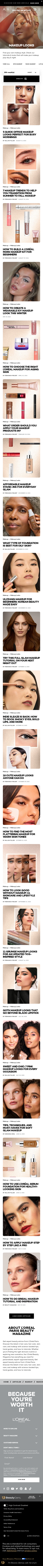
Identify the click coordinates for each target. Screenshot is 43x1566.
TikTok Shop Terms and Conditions (14, 1509)
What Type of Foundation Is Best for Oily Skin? (20, 544)
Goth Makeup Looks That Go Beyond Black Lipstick (21, 1011)
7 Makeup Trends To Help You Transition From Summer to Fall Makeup (19, 193)
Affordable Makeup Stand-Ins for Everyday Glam (19, 487)
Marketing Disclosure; (25, 1471)
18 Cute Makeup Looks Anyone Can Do (18, 776)
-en (8, 1536)
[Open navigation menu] (39, 9)
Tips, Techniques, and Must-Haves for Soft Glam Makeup (17, 1127)
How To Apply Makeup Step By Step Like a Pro (21, 1244)
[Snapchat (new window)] (25, 1488)
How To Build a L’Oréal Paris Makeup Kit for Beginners (18, 252)
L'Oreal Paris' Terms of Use (18, 1470)
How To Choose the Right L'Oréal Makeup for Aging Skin (21, 369)
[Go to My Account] (4, 9)
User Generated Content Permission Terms (16, 1531)
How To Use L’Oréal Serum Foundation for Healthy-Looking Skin (20, 1186)
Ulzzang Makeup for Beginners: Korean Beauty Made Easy (21, 601)
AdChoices (12, 1551)
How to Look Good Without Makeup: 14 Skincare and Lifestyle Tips (19, 894)
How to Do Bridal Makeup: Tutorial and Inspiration (21, 1300)
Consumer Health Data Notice (13, 1512)
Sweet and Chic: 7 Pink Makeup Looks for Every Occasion (20, 1069)
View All (6, 64)
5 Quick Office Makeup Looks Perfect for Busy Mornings (19, 134)
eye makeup (17, 64)
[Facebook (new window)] (4, 1489)
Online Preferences (9, 1523)
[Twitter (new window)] (17, 1489)
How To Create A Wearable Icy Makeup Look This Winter (18, 310)
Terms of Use (7, 1527)
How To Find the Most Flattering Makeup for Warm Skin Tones (19, 834)
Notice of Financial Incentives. (20, 1475)
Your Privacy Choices (12, 1559)
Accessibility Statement (11, 1520)
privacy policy (30, 1551)
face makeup (30, 64)
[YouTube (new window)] (12, 1489)
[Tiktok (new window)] (30, 1488)
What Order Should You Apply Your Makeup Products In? (20, 428)
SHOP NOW (34, 3)
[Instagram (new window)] (8, 1488)
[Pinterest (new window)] (21, 1488)
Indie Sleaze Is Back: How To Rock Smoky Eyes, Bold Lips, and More (21, 719)
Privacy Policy (8, 1516)
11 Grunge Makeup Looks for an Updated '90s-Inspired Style (20, 954)
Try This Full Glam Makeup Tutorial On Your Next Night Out (21, 660)
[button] (39, 1270)
